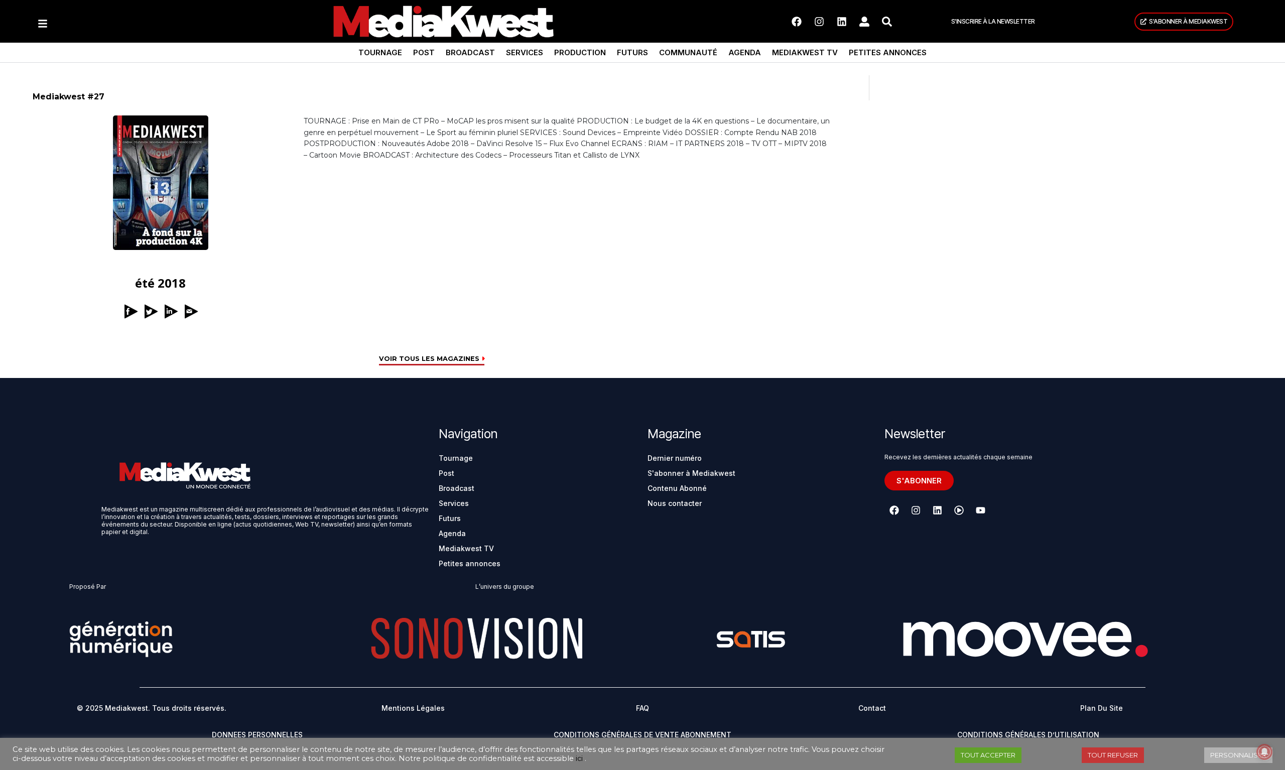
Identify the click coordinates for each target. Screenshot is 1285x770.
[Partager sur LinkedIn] (171, 325)
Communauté (688, 52)
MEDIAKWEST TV (805, 52)
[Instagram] (819, 22)
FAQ (642, 708)
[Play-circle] (958, 510)
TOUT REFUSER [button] (1113, 755)
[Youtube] (980, 510)
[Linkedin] (842, 22)
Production (580, 52)
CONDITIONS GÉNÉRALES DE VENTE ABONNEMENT (642, 734)
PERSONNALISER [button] (1238, 755)
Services (524, 52)
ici (579, 758)
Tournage (380, 52)
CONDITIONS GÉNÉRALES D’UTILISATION (1028, 734)
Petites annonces (888, 52)
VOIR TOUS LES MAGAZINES (430, 358)
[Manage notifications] (1264, 752)
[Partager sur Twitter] (151, 325)
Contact (872, 708)
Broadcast (470, 52)
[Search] (887, 22)
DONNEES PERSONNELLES (257, 734)
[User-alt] (864, 22)
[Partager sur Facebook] (130, 325)
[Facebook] (797, 22)
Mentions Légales (413, 708)
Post (424, 52)
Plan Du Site (1101, 708)
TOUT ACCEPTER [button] (988, 755)
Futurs (632, 52)
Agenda (744, 52)
